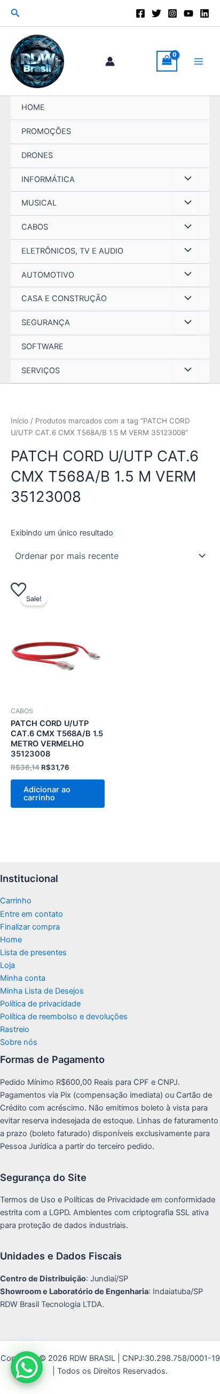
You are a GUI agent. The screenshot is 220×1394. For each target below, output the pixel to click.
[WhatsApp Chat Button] (27, 1367)
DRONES (37, 155)
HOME (33, 107)
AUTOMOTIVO (47, 275)
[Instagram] (172, 13)
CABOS (34, 227)
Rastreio (14, 1029)
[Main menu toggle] (198, 61)
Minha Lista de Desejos (42, 991)
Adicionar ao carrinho (46, 793)
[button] (15, 13)
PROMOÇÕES (46, 131)
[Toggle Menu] (185, 180)
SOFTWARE (42, 346)
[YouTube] (188, 13)
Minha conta (22, 978)
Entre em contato (31, 914)
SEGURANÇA (45, 322)
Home (11, 939)
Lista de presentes (33, 952)
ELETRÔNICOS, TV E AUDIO (72, 251)
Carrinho (16, 900)
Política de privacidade (40, 1004)
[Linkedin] (204, 13)
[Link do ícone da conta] (110, 61)
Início (19, 420)
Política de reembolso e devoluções (64, 1016)
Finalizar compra (30, 927)
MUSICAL (39, 203)
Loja (7, 965)
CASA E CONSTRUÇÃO (64, 298)
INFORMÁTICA (48, 179)
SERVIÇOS (40, 370)
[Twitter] (156, 13)
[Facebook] (140, 13)
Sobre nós (18, 1042)
